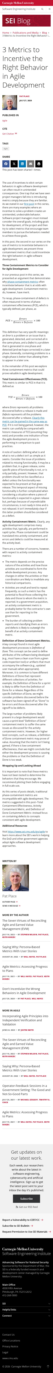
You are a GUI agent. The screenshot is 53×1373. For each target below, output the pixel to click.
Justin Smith (27, 1030)
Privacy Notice (10, 1346)
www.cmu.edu (10, 1358)
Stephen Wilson (29, 934)
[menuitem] (20, 9)
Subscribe (26, 1198)
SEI (4, 1303)
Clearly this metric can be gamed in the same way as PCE (24, 421)
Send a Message (10, 906)
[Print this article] (38, 163)
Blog (44, 32)
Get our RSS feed (28, 1207)
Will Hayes (29, 957)
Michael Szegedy (29, 1099)
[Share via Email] (30, 163)
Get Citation (8, 133)
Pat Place (43, 934)
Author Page (8, 902)
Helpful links (9, 1309)
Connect (7, 1315)
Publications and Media (26, 32)
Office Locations (11, 1340)
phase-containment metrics (22, 281)
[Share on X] (14, 163)
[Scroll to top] (49, 1366)
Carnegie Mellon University (26, 1366)
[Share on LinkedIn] (22, 163)
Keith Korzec (9, 937)
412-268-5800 (9, 1295)
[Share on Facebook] (5, 163)
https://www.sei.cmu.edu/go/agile (26, 831)
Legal (5, 1352)
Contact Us (8, 1334)
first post (29, 204)
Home (5, 32)
